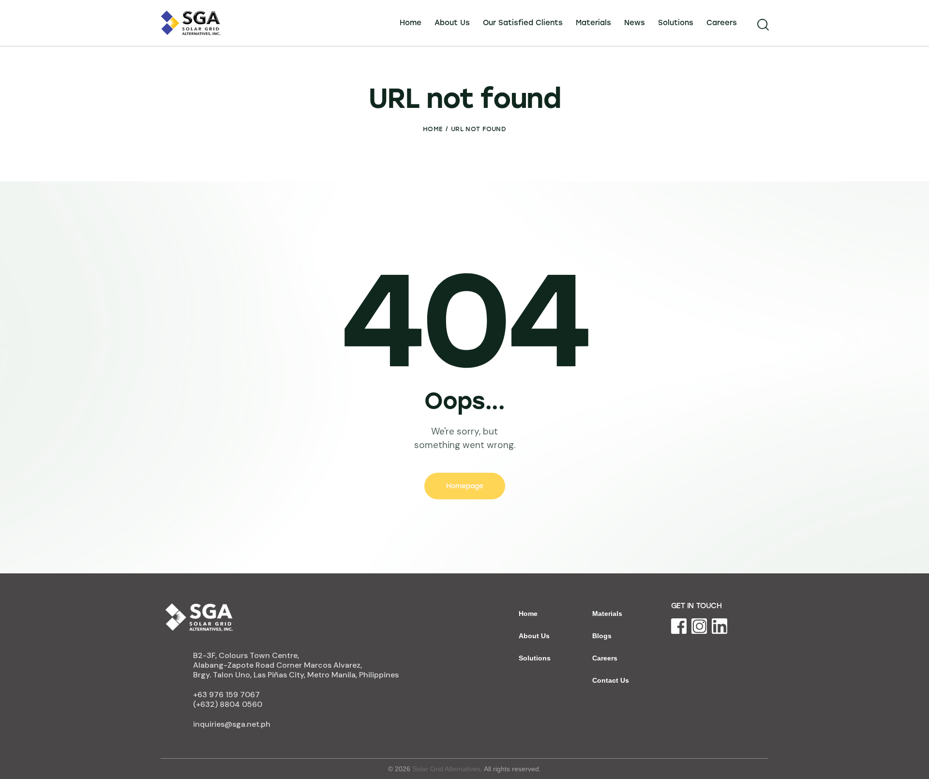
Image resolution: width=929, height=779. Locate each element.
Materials (607, 613)
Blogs (602, 636)
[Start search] (762, 24)
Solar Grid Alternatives (446, 769)
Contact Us (610, 680)
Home (433, 129)
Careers (604, 658)
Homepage (464, 486)
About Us (534, 636)
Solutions (535, 658)
